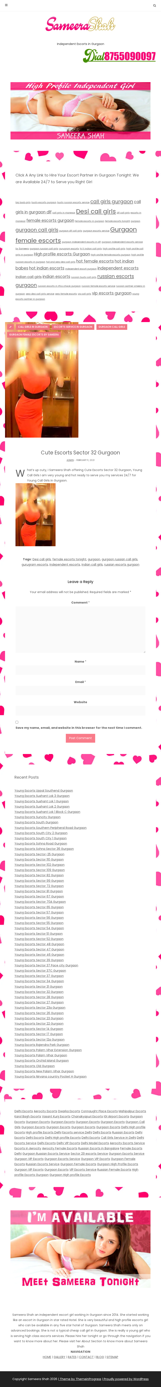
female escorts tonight (117, 221)
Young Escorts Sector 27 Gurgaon (39, 1002)
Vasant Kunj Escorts (56, 1116)
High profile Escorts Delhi (43, 1132)
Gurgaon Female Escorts (78, 1164)
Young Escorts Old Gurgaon (34, 1066)
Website (80, 702)
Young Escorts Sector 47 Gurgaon (39, 949)
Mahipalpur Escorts (132, 1111)
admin (70, 460)
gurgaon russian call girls (44, 248)
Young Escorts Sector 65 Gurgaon (39, 907)
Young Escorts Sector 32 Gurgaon (39, 992)
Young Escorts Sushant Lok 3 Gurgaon (42, 796)
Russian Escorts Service (43, 1164)
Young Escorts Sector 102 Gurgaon (39, 865)
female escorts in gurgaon (89, 221)
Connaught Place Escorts (99, 1111)
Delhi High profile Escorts (63, 1138)
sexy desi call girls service (40, 293)
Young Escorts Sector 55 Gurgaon (39, 923)
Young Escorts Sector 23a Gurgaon (39, 1007)
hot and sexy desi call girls (60, 261)
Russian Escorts (123, 1132)
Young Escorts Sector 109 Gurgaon (39, 870)
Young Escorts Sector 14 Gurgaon (38, 1029)
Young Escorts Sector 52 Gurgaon (39, 939)
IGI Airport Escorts (116, 1116)
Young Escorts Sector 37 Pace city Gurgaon (46, 965)
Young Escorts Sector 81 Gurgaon (38, 891)
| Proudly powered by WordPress (125, 1379)
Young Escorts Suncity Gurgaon (37, 817)
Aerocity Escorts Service (127, 1143)
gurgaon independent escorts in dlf (81, 241)
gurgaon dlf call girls (70, 230)
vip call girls (84, 293)
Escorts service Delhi (77, 1132)
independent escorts (118, 268)
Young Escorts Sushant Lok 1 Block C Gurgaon (47, 812)
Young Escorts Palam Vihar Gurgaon (40, 1055)
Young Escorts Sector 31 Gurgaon (38, 986)
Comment (80, 602)
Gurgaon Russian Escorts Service (46, 1153)
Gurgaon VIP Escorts (29, 1159)
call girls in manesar (63, 212)
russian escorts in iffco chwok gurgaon (59, 286)
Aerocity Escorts (45, 1111)
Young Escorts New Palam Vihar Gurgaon (44, 1071)
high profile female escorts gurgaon (110, 254)
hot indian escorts (46, 268)
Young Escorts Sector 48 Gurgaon (39, 944)
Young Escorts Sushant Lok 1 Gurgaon (41, 801)
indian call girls (29, 276)
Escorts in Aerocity (27, 1148)
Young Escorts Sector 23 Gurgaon (39, 1018)
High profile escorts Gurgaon (62, 254)
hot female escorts (95, 261)
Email (80, 682)
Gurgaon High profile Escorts (70, 1175)
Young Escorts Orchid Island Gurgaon (41, 1060)
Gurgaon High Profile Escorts (117, 1164)
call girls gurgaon (111, 201)
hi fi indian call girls (91, 248)
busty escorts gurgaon (43, 202)
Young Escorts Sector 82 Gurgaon (39, 875)
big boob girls (23, 202)
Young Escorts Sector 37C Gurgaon (40, 971)
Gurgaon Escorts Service (126, 1153)
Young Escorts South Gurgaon (36, 822)
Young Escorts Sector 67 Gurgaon (39, 896)
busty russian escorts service (73, 202)
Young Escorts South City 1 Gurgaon (40, 838)
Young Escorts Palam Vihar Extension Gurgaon (48, 1050)
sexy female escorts (66, 293)
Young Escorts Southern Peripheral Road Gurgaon (50, 828)
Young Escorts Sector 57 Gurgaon (39, 912)
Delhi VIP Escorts (68, 1143)
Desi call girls (96, 211)
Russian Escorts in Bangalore (98, 1148)
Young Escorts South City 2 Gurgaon (41, 833)
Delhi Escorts (23, 1111)
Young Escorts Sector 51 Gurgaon (38, 934)
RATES (72, 1357)
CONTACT (86, 1357)
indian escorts (56, 276)
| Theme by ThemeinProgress (79, 1379)
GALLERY (59, 1357)
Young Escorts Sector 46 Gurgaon (39, 955)
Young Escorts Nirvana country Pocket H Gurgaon (50, 1076)
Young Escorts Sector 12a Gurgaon (39, 1039)
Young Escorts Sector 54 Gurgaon (39, 928)
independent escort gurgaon (81, 268)
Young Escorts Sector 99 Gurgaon (39, 881)
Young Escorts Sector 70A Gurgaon (40, 902)
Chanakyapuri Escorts (87, 1116)
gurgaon (135, 221)
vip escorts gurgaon (111, 293)
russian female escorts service (98, 286)
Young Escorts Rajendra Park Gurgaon (41, 1045)
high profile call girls (114, 248)
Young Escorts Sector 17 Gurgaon (38, 1034)
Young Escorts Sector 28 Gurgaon (39, 997)
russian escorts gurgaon (121, 564)
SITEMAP (112, 1357)
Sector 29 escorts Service (89, 1153)
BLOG (100, 1357)
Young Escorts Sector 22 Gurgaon (39, 1023)
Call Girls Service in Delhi (118, 1138)
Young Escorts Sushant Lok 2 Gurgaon (42, 806)
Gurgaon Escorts (38, 1122)
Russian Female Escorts (114, 1169)
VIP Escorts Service (82, 1169)
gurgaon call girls (37, 229)
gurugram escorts (69, 248)
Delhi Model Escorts (95, 1143)
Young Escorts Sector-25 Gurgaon (39, 854)
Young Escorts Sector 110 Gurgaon (39, 859)
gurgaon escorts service (96, 230)
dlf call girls (123, 212)
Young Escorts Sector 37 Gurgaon (39, 976)
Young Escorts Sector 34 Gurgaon (39, 981)
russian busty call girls (83, 277)
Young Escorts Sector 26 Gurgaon (39, 1013)
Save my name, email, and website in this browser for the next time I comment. (79, 728)
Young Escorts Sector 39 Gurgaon (39, 960)
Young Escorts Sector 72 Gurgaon (39, 886)
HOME (47, 1357)
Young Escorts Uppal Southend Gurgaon (43, 790)
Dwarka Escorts (69, 1111)
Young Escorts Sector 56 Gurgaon (39, 918)
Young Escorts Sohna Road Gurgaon (40, 843)
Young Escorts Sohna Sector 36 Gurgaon (44, 849)
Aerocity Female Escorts (59, 1148)
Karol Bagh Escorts (27, 1116)
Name (80, 661)
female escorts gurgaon (50, 220)
